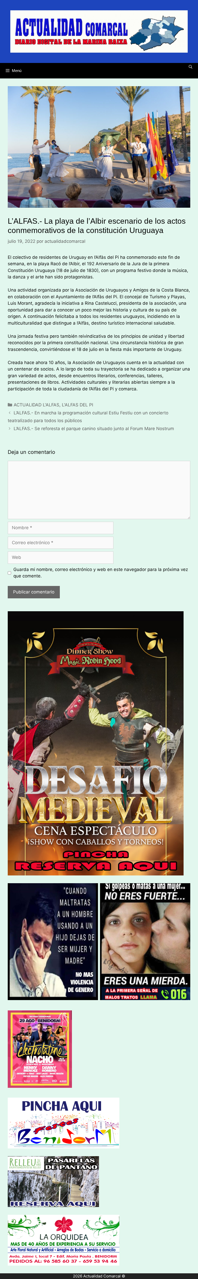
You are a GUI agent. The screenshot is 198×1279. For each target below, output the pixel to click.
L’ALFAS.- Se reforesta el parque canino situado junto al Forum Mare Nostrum (94, 428)
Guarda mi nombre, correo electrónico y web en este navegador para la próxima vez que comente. (100, 573)
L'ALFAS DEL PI (77, 404)
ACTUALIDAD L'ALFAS (36, 404)
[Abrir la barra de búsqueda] (190, 67)
